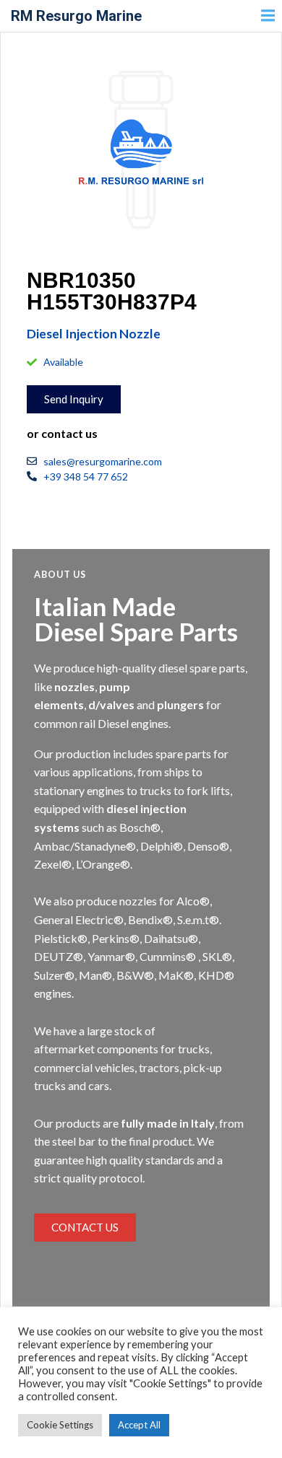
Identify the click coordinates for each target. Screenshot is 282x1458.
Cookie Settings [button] (60, 1425)
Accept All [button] (139, 1425)
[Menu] (266, 16)
